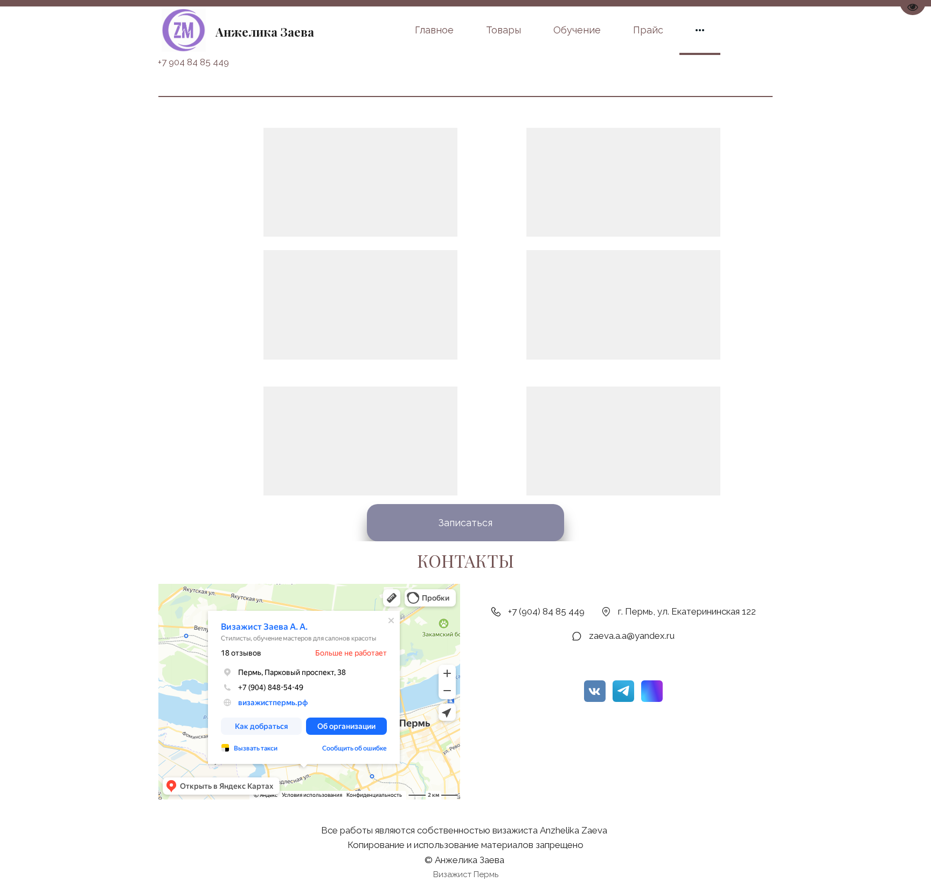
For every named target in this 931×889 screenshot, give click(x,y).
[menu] (523, 30)
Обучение (577, 30)
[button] (699, 30)
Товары (503, 30)
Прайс (648, 30)
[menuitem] (434, 30)
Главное (434, 30)
